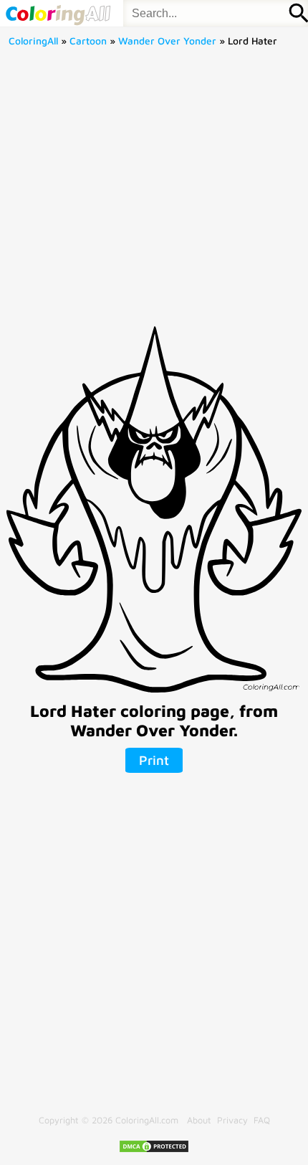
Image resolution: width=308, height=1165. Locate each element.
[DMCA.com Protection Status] (154, 1150)
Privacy (232, 1120)
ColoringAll (33, 41)
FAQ (262, 1120)
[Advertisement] (154, 191)
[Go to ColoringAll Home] (57, 13)
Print (154, 760)
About (199, 1120)
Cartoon (88, 41)
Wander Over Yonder (167, 41)
